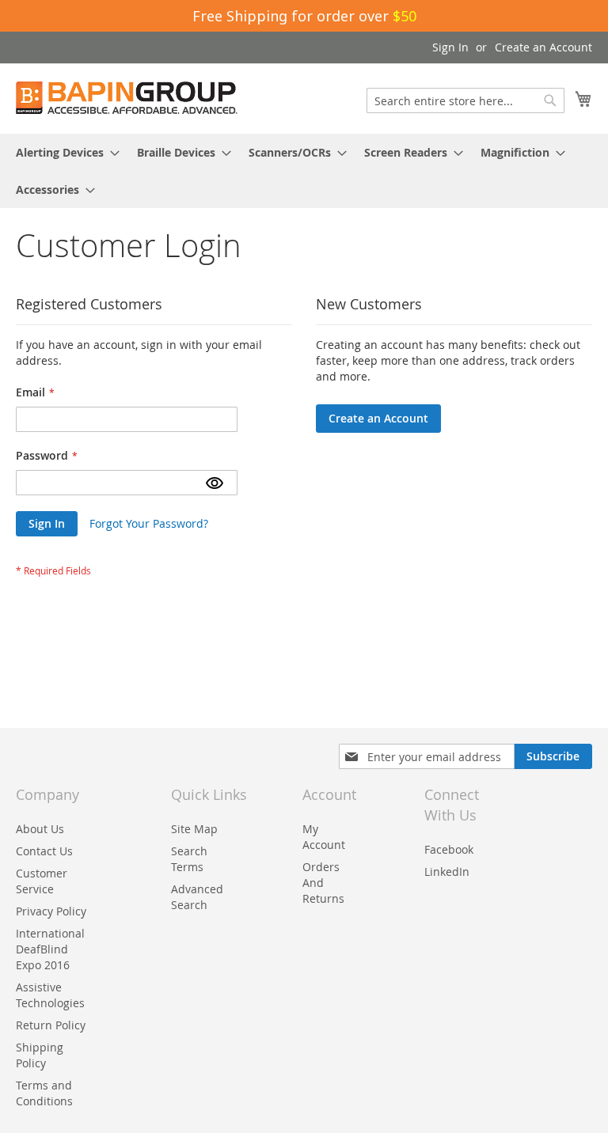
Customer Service (41, 881)
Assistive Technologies (50, 995)
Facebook (448, 849)
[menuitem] (63, 152)
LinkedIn (446, 871)
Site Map (194, 828)
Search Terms (189, 858)
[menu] (304, 171)
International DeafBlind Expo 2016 (50, 949)
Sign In (450, 47)
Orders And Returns (323, 882)
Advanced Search (197, 896)
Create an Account (543, 47)
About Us (40, 828)
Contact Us (44, 850)
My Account (323, 836)
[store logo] (127, 97)
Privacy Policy (51, 911)
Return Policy (51, 1025)
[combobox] (465, 100)
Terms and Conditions (44, 1093)
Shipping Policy (39, 1055)
